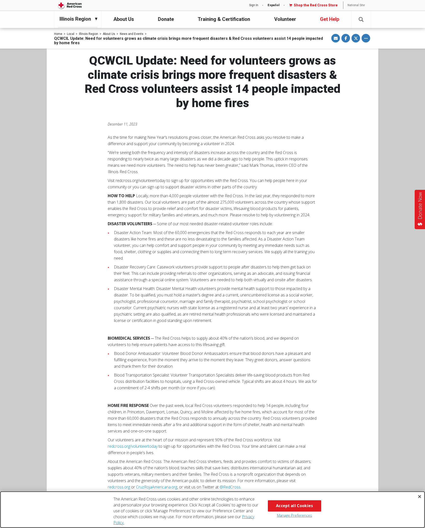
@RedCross (230, 487)
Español (274, 5)
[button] (361, 19)
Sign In (253, 5)
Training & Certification (224, 19)
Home (58, 34)
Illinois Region (88, 34)
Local (70, 34)
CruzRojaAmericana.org (156, 487)
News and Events (131, 34)
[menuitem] (76, 18)
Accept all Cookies (294, 505)
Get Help (329, 19)
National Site (356, 5)
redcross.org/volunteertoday (133, 446)
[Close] (419, 496)
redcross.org (119, 487)
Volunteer (285, 19)
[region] (212, 509)
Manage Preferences (294, 515)
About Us (123, 19)
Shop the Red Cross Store (316, 5)
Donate (166, 19)
